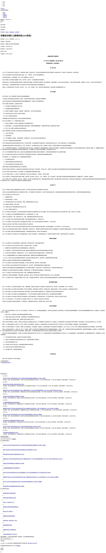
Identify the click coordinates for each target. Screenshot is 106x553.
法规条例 (5, 15)
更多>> (5, 373)
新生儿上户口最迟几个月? (8, 502)
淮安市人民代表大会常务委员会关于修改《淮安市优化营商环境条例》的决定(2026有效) (22, 426)
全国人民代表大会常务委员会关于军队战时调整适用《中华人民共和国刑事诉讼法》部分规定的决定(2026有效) (27, 472)
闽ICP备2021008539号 (32, 543)
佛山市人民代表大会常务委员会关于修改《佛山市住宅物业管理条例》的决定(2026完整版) (22, 414)
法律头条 (5, 17)
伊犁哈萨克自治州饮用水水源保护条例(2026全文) (13, 384)
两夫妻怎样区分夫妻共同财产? (9, 493)
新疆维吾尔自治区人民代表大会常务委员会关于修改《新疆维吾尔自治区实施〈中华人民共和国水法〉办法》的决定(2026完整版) (31, 408)
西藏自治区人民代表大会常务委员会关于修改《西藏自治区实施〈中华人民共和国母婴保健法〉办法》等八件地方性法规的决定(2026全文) (32, 390)
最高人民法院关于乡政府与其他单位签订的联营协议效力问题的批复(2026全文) (20, 449)
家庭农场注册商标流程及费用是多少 (11, 506)
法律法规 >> (12, 32)
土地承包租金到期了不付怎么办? (10, 534)
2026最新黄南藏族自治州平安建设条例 (11, 402)
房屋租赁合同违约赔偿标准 (9, 516)
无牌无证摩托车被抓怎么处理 (9, 497)
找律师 (4, 14)
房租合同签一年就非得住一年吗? (10, 520)
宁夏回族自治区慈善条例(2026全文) (10, 432)
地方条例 (17, 32)
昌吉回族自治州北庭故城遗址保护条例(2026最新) (13, 420)
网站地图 (18, 545)
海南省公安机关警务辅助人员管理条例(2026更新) (13, 396)
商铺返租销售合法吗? (7, 525)
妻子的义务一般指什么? (8, 511)
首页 (4, 12)
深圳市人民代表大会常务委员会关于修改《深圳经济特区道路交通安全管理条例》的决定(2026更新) (24, 378)
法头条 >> (7, 32)
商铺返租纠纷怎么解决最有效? (9, 529)
